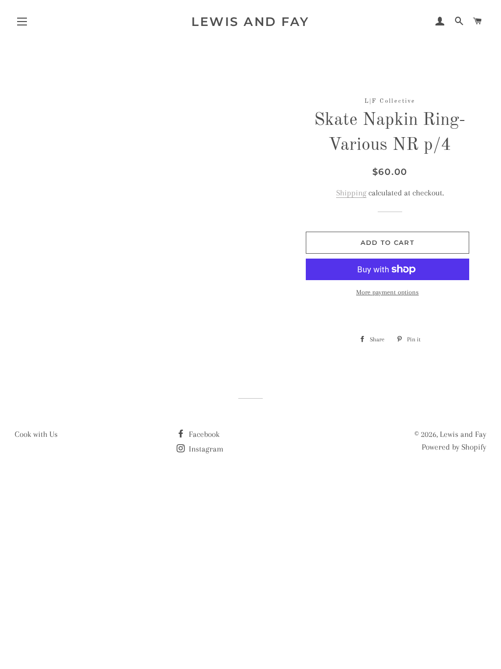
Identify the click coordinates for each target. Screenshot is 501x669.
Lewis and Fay (250, 21)
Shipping (351, 192)
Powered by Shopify (454, 447)
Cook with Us (36, 434)
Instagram (205, 449)
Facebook (203, 434)
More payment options (387, 292)
